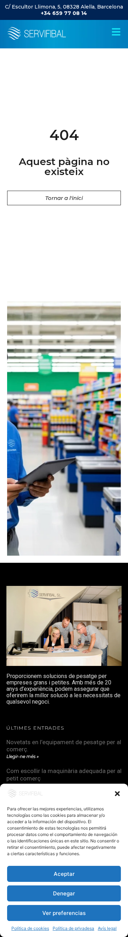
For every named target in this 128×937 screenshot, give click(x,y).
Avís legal (107, 928)
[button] (117, 793)
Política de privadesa (73, 928)
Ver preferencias (64, 913)
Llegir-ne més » (22, 756)
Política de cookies (30, 928)
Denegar (64, 893)
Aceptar (64, 873)
